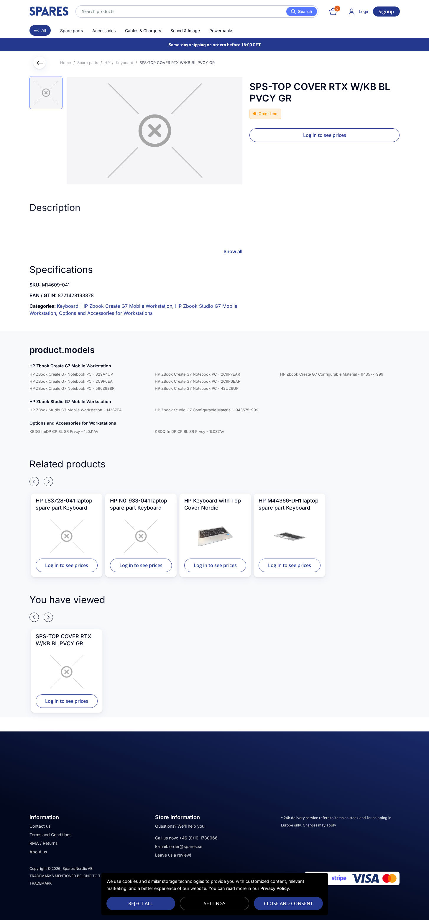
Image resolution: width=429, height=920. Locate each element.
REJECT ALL (140, 903)
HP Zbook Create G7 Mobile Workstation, (128, 306)
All (43, 30)
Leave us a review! (173, 854)
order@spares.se (185, 846)
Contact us (39, 826)
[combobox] (196, 11)
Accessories (104, 30)
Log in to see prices (324, 135)
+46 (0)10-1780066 (198, 837)
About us (38, 851)
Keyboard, (69, 306)
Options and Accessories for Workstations (105, 313)
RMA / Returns (43, 843)
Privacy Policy (274, 888)
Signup (386, 11)
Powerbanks (221, 30)
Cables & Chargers (143, 30)
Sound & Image (185, 30)
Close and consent (288, 903)
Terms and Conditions (50, 834)
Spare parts (71, 30)
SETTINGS (215, 903)
